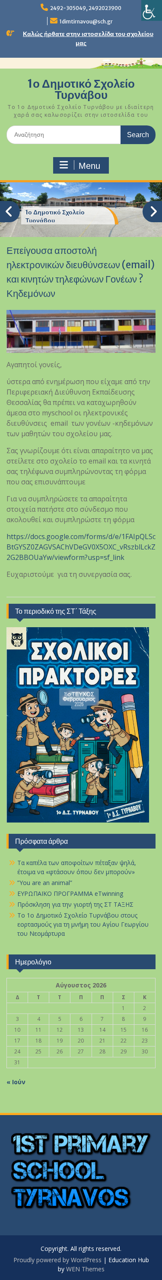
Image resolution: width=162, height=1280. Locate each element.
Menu (89, 166)
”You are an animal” (44, 883)
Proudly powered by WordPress (57, 1260)
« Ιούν (15, 1082)
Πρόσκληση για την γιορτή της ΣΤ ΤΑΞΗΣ (75, 904)
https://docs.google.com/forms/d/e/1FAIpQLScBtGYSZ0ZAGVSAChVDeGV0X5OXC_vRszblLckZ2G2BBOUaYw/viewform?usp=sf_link (81, 547)
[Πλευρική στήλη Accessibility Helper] (151, 10)
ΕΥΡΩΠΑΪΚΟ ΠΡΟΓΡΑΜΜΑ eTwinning (70, 893)
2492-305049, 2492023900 (85, 8)
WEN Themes (85, 1269)
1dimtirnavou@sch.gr (86, 21)
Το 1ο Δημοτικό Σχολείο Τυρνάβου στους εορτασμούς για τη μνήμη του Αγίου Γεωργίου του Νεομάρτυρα (83, 924)
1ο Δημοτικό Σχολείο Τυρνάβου (81, 89)
